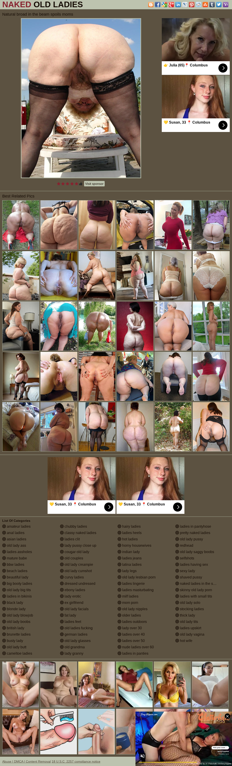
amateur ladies (18, 526)
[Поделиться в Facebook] (157, 4)
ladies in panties (134, 653)
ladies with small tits (195, 596)
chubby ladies (75, 526)
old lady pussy (191, 539)
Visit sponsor (94, 183)
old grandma (74, 647)
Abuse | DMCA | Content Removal (26, 761)
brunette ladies (18, 634)
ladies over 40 (133, 634)
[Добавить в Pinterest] (191, 4)
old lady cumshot (78, 571)
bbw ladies (15, 564)
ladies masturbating (137, 590)
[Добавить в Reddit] (198, 4)
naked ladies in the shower (201, 583)
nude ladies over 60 (137, 647)
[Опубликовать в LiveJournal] (185, 4)
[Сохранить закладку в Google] (164, 4)
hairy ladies (131, 526)
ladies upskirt (190, 628)
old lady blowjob (19, 615)
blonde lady (16, 609)
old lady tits (188, 622)
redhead (186, 545)
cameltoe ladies (19, 653)
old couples (73, 558)
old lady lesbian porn (138, 577)
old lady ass (16, 545)
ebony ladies (74, 590)
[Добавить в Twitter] (219, 4)
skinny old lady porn (195, 590)
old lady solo (189, 603)
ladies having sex (193, 564)
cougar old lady (76, 552)
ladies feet (72, 622)
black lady (14, 603)
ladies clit (72, 539)
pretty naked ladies (194, 533)
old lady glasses (77, 641)
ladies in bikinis (19, 596)
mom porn (129, 603)
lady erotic (72, 596)
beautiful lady (17, 577)
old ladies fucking (78, 628)
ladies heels (131, 533)
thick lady (187, 615)
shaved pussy (190, 577)
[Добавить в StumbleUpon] (205, 4)
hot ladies (129, 539)
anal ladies (15, 533)
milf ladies (129, 596)
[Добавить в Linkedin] (178, 4)
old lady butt (16, 647)
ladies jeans (131, 558)
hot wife (185, 641)
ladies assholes (19, 552)
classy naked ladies (80, 533)
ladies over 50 (133, 641)
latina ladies (131, 564)
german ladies (75, 634)
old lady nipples (134, 609)
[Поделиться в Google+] (171, 4)
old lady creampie (78, 564)
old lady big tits (18, 590)
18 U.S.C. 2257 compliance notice (76, 761)
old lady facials (76, 609)
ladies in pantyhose (195, 526)
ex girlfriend (73, 603)
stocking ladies (191, 609)
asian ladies (16, 539)
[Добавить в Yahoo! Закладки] (225, 4)
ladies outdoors (134, 622)
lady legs (129, 571)
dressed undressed (79, 583)
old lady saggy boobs (196, 552)
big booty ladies (19, 583)
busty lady (14, 641)
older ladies (131, 615)
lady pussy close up (80, 545)
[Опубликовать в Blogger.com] (151, 4)
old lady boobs (18, 622)
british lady (15, 628)
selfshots (186, 558)
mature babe (16, 558)
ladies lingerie (133, 583)
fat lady (70, 615)
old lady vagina (191, 634)
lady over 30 (131, 628)
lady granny (73, 653)
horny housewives (136, 545)
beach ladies (16, 571)
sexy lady (187, 571)
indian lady (130, 552)
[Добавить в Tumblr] (212, 4)
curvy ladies (74, 577)
